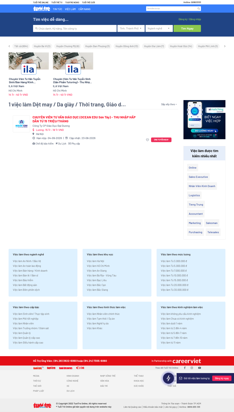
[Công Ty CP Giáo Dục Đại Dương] (21, 123)
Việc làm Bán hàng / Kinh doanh (30, 270)
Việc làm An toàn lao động (27, 265)
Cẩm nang (84, 9)
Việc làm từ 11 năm (171, 342)
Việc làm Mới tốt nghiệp (25, 318)
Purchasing (195, 232)
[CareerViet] (186, 361)
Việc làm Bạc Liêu (97, 280)
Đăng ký (182, 19)
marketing (195, 222)
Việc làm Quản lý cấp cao (26, 337)
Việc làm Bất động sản (25, 284)
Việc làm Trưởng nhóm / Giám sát (31, 328)
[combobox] (75, 28)
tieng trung (196, 204)
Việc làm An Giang (97, 270)
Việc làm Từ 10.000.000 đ (174, 275)
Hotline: (189, 407)
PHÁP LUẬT (38, 390)
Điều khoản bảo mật (153, 407)
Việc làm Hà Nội (95, 261)
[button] (148, 140)
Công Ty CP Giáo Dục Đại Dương (51, 125)
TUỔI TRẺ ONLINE (40, 2)
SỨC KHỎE (139, 385)
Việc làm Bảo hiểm (23, 280)
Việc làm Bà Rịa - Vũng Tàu (101, 275)
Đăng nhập (195, 19)
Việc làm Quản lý (22, 332)
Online (192, 167)
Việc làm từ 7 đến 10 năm (174, 337)
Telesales (213, 232)
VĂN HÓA (104, 380)
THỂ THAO (139, 375)
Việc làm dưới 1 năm (171, 323)
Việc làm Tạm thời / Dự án (101, 318)
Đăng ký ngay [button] (222, 378)
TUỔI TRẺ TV (56, 2)
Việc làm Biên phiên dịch (26, 289)
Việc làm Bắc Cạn (96, 284)
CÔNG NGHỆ (72, 380)
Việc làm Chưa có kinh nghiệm (177, 318)
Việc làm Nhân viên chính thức (103, 313)
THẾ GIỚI (37, 385)
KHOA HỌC (139, 380)
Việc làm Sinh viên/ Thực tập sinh (31, 313)
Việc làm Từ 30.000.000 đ (174, 289)
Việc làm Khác (94, 328)
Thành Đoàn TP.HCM (191, 403)
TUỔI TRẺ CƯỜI (88, 2)
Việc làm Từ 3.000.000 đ (174, 261)
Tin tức (57, 9)
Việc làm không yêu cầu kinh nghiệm (181, 313)
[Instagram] (192, 367)
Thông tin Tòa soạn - (171, 403)
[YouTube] (199, 367)
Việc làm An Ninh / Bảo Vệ (27, 261)
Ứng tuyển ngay (161, 140)
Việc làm (70, 9)
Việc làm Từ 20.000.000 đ (174, 284)
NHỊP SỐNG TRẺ (108, 375)
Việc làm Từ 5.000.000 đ (174, 265)
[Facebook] (185, 367)
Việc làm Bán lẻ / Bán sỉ (25, 275)
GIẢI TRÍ (104, 385)
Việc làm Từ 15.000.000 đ (174, 280)
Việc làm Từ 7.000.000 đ (174, 270)
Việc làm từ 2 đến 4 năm (174, 328)
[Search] (199, 8)
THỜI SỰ (37, 380)
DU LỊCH (70, 390)
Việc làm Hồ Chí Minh (98, 265)
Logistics (194, 195)
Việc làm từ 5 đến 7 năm (174, 332)
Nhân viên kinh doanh (202, 186)
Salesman (212, 222)
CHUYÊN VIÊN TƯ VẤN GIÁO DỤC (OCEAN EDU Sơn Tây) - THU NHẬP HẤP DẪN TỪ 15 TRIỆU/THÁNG (84, 119)
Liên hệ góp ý (171, 407)
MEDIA (36, 375)
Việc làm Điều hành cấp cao (28, 342)
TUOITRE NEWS (72, 2)
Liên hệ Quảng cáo (132, 407)
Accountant (196, 213)
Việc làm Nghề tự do (98, 323)
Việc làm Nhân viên (23, 323)
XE (68, 385)
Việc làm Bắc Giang (97, 289)
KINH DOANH (73, 375)
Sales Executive (198, 176)
